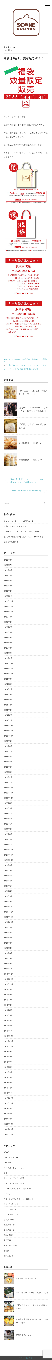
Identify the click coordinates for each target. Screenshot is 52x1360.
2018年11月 (9, 1041)
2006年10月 (9, 1129)
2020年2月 (8, 963)
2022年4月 (8, 829)
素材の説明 (8, 1255)
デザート (11, 369)
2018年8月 (8, 1056)
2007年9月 (8, 1118)
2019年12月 (9, 973)
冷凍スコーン (9, 1224)
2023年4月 (8, 766)
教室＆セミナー (10, 1245)
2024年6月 (8, 694)
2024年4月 (8, 704)
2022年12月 (9, 787)
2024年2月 (8, 715)
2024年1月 (8, 720)
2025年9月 (8, 616)
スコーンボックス (11, 1204)
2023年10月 (9, 735)
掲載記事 (7, 1240)
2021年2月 (8, 901)
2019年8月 (8, 994)
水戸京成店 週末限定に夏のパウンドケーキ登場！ (24, 536)
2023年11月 (9, 730)
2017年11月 (9, 1103)
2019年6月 (8, 1005)
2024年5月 (8, 699)
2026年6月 (8, 570)
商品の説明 (8, 1235)
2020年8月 (8, 932)
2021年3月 (8, 896)
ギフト (18, 365)
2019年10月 (9, 984)
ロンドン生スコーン (12, 1214)
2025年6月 (8, 632)
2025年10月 (9, 611)
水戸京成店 (19, 369)
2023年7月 (8, 751)
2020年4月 (8, 953)
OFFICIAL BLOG (11, 1157)
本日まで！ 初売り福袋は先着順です (26, 490)
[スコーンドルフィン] (26, 11)
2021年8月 (8, 870)
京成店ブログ (9, 47)
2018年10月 (9, 1046)
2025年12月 (9, 601)
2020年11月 (9, 917)
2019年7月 (8, 999)
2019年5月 (8, 1010)
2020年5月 (8, 948)
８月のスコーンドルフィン (15, 526)
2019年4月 (8, 1015)
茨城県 (35, 369)
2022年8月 (8, 808)
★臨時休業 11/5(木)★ (30, 442)
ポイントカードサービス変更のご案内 (19, 521)
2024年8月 (8, 684)
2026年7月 (8, 565)
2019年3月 (8, 1020)
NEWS (6, 1152)
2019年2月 (8, 1025)
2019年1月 (8, 1030)
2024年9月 (8, 678)
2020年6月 (8, 942)
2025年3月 (8, 647)
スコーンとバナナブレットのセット (18, 1198)
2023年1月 (8, 782)
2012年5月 (8, 1113)
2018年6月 (8, 1067)
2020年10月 (9, 922)
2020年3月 (8, 958)
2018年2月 (8, 1087)
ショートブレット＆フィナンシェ (18, 1188)
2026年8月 (8, 559)
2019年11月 (9, 979)
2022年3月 (8, 834)
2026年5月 (8, 575)
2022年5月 (8, 823)
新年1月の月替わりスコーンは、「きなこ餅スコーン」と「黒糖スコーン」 (27, 480)
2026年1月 (8, 596)
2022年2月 (8, 839)
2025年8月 (8, 622)
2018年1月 (8, 1093)
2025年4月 (8, 642)
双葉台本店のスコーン (13, 541)
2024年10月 (9, 673)
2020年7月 (8, 937)
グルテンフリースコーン (14, 1183)
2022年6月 (8, 818)
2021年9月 (8, 865)
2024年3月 (8, 710)
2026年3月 (8, 585)
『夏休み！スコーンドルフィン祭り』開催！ (22, 531)
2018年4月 (8, 1077)
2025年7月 (8, 627)
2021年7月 (8, 875)
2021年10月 (9, 860)
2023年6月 (8, 756)
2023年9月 (8, 741)
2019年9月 (8, 989)
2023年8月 (8, 746)
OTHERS (7, 1162)
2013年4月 (8, 1108)
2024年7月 (8, 689)
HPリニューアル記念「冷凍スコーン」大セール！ (33, 392)
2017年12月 (9, 1098)
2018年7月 (8, 1061)
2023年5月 (8, 761)
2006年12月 (9, 1124)
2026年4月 (8, 580)
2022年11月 (9, 792)
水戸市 (26, 369)
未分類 (6, 1250)
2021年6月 (8, 880)
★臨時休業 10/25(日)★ (30, 459)
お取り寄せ (12, 365)
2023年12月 (9, 725)
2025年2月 (8, 653)
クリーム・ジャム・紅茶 (14, 1178)
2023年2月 (8, 777)
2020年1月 (8, 968)
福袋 (30, 369)
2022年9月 (8, 803)
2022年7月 (8, 813)
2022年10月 (9, 798)
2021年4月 (8, 891)
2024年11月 (9, 668)
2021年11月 (9, 854)
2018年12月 (9, 1036)
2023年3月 (8, 772)
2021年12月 (9, 849)
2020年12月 (9, 911)
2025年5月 (8, 637)
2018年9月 (8, 1051)
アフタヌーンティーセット (15, 1167)
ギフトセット (9, 1173)
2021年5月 (8, 886)
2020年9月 (8, 927)
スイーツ (25, 365)
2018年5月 (8, 1072)
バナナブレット (10, 1209)
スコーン (32, 365)
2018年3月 (8, 1082)
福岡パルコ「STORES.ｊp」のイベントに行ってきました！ (33, 409)
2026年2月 (8, 590)
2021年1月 (8, 906)
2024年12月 (9, 663)
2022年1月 (8, 844)
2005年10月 (9, 1134)
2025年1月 (8, 658)
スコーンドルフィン (27, 1358)
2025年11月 (9, 606)
